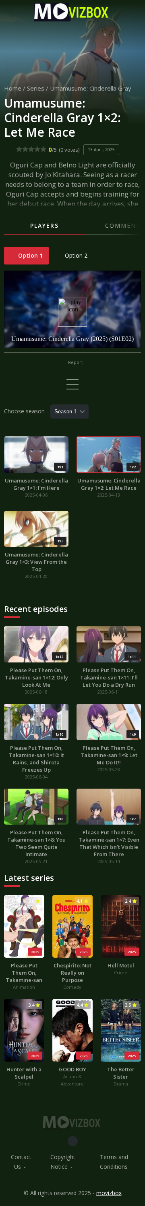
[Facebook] (73, 1141)
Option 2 (75, 255)
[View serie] (72, 384)
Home (12, 88)
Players (44, 225)
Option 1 (30, 255)
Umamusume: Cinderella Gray (90, 88)
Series (35, 88)
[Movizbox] (72, 12)
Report (75, 362)
